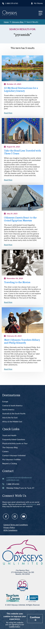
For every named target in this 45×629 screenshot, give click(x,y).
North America (8, 409)
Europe (5, 401)
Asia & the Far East (10, 417)
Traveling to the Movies (17, 282)
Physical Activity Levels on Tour (15, 443)
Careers (5, 451)
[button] (41, 12)
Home (6, 22)
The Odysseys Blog (10, 447)
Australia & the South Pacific (14, 413)
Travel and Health (9, 435)
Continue (35, 617)
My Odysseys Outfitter (11, 459)
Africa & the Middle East (12, 421)
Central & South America (12, 405)
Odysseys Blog (17, 22)
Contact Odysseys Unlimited (14, 455)
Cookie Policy (14, 626)
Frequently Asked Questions (13, 439)
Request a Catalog (9, 463)
